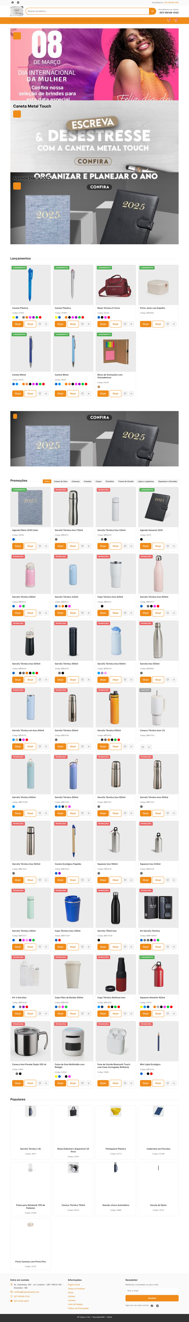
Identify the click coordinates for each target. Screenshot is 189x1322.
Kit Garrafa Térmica (150, 930)
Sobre (70, 1292)
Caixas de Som (60, 481)
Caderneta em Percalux (158, 1148)
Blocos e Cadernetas (99, 20)
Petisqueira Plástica (116, 1148)
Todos (47, 481)
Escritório (110, 481)
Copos (47, 20)
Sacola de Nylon (158, 1205)
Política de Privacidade (78, 1308)
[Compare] (46, 324)
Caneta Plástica (20, 308)
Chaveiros (64, 20)
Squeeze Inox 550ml (107, 864)
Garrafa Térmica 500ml (66, 730)
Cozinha (114, 20)
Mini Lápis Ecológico (150, 1064)
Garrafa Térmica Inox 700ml (69, 530)
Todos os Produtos (34, 20)
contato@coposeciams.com (26, 1292)
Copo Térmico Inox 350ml (67, 930)
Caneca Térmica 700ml (73, 1205)
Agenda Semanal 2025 (151, 530)
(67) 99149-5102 (171, 2)
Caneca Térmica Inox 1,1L (152, 730)
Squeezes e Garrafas (167, 481)
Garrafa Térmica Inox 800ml (154, 597)
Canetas (55, 20)
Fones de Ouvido (126, 481)
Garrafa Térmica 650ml (109, 730)
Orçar (18, 324)
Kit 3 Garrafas (19, 997)
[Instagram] (157, 1306)
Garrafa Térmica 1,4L (30, 1148)
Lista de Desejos (75, 1304)
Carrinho (72, 1300)
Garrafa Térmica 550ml (23, 597)
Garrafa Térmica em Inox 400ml (28, 730)
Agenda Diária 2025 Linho (25, 530)
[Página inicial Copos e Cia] (16, 11)
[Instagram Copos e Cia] (18, 2)
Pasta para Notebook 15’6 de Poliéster (30, 1206)
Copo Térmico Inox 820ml (110, 597)
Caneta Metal (19, 374)
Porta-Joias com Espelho (152, 308)
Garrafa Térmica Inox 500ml (26, 663)
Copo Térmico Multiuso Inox (111, 997)
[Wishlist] (40, 324)
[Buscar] (152, 11)
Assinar (152, 1298)
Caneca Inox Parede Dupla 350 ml (29, 1064)
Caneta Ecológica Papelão (68, 864)
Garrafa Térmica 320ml (66, 597)
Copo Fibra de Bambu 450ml (69, 997)
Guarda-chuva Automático (115, 1205)
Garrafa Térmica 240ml (24, 930)
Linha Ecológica (126, 20)
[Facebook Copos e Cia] (12, 2)
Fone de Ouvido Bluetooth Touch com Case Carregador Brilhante (113, 1065)
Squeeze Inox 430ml (150, 864)
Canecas (76, 481)
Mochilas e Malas (79, 20)
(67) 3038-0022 (21, 1301)
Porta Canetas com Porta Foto (30, 1261)
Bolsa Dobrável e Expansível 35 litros (73, 1150)
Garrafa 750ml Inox (107, 930)
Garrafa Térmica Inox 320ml (111, 530)
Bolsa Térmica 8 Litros (108, 308)
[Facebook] (152, 1306)
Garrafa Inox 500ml (149, 663)
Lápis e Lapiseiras (146, 481)
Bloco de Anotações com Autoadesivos (109, 376)
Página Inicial (17, 20)
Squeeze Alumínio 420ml (152, 997)
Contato (139, 20)
